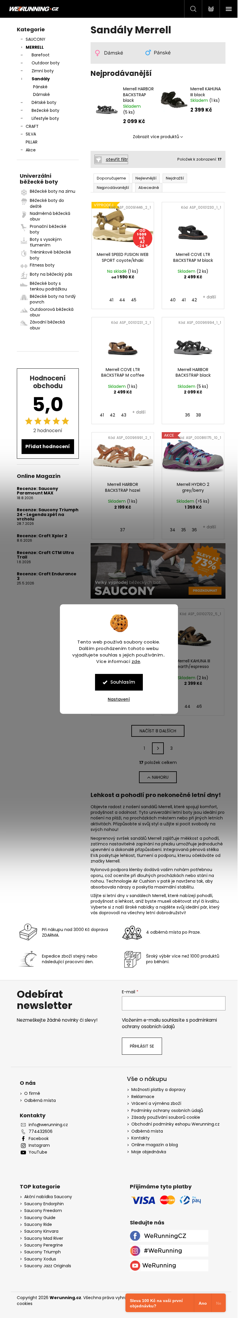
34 (172, 530)
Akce (31, 150)
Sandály (41, 79)
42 (194, 300)
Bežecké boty (45, 110)
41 (111, 300)
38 (198, 415)
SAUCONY (35, 39)
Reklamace (142, 1097)
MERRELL (35, 47)
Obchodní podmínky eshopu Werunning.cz (175, 1124)
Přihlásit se (142, 1046)
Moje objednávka (148, 1152)
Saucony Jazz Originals (47, 1266)
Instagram (39, 1145)
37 (122, 530)
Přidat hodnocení (47, 446)
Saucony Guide (39, 1218)
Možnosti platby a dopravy (158, 1089)
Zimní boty (43, 71)
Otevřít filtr (117, 159)
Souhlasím (122, 682)
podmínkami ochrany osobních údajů (169, 1023)
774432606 (41, 1131)
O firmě (32, 1093)
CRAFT (32, 126)
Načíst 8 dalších (158, 731)
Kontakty (140, 1138)
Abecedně (148, 187)
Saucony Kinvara (41, 1231)
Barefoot (41, 55)
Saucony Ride (38, 1224)
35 (183, 530)
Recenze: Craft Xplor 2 (42, 536)
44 (122, 300)
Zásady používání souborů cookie (165, 1117)
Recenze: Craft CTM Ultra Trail (45, 555)
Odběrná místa (40, 1100)
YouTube (38, 1152)
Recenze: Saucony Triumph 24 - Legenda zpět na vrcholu (48, 514)
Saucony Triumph (42, 1252)
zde (136, 661)
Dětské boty (44, 102)
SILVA (31, 134)
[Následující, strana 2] (158, 748)
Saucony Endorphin (44, 1204)
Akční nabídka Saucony (48, 1197)
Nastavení (119, 699)
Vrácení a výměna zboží (156, 1103)
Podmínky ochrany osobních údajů (167, 1110)
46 (199, 706)
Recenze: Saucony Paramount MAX (37, 491)
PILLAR (31, 142)
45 (133, 300)
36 (187, 415)
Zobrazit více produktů (156, 137)
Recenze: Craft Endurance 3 (46, 576)
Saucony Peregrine (43, 1245)
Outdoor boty (46, 63)
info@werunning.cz (48, 1125)
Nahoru (160, 777)
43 (123, 415)
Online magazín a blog (154, 1145)
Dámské (41, 94)
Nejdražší (175, 178)
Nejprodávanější (113, 187)
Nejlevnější (145, 178)
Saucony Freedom (43, 1211)
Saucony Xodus (40, 1259)
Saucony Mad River (43, 1238)
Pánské (40, 87)
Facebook (39, 1138)
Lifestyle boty (45, 118)
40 (173, 300)
